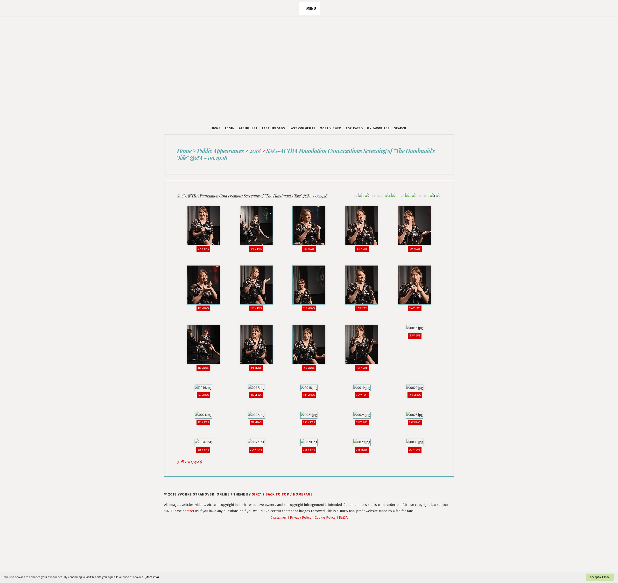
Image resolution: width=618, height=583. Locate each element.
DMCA (343, 513)
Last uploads (273, 128)
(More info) (152, 577)
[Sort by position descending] (438, 196)
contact (188, 506)
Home (216, 128)
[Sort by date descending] (414, 196)
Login (230, 128)
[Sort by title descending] (367, 196)
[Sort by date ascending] (408, 196)
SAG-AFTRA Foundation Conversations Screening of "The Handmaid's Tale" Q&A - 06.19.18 (305, 154)
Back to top (277, 490)
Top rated (354, 128)
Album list (248, 128)
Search (400, 128)
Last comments (302, 128)
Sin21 (257, 490)
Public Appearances (220, 150)
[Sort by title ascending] (361, 196)
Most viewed (330, 128)
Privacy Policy (300, 513)
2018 (254, 150)
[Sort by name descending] (393, 196)
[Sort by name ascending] (388, 196)
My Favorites (378, 128)
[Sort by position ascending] (432, 196)
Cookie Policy (325, 513)
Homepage (303, 490)
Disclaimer (278, 513)
